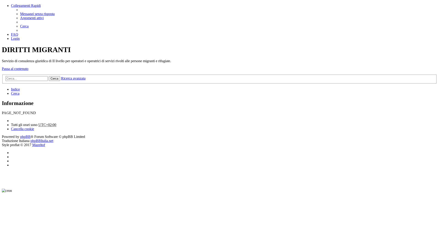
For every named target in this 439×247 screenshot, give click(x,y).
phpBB (25, 137)
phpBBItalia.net (41, 141)
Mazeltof (38, 145)
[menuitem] (37, 14)
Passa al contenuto (15, 69)
